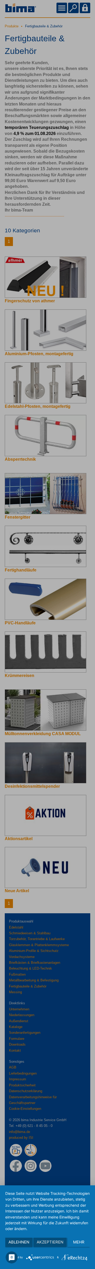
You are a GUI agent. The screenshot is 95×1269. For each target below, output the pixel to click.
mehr (78, 1242)
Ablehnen (18, 1242)
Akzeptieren (50, 1242)
